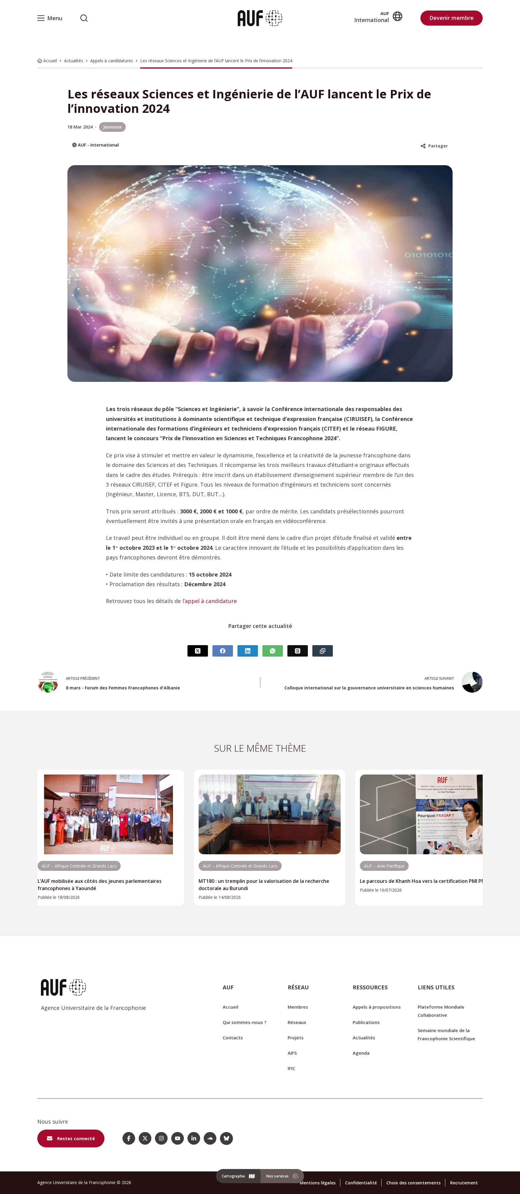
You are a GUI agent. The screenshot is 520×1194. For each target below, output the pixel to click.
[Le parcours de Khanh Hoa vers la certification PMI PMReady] (431, 814)
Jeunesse (112, 127)
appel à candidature (211, 601)
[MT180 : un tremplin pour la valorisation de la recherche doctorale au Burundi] (269, 814)
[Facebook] (222, 651)
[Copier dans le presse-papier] (322, 651)
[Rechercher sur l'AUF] (84, 18)
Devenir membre (451, 17)
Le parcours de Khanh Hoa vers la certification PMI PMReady (430, 881)
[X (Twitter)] (197, 651)
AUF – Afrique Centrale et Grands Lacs (79, 866)
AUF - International (98, 145)
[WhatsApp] (272, 651)
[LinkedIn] (247, 651)
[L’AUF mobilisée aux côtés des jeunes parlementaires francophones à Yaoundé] (108, 814)
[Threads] (297, 651)
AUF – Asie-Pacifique (384, 866)
